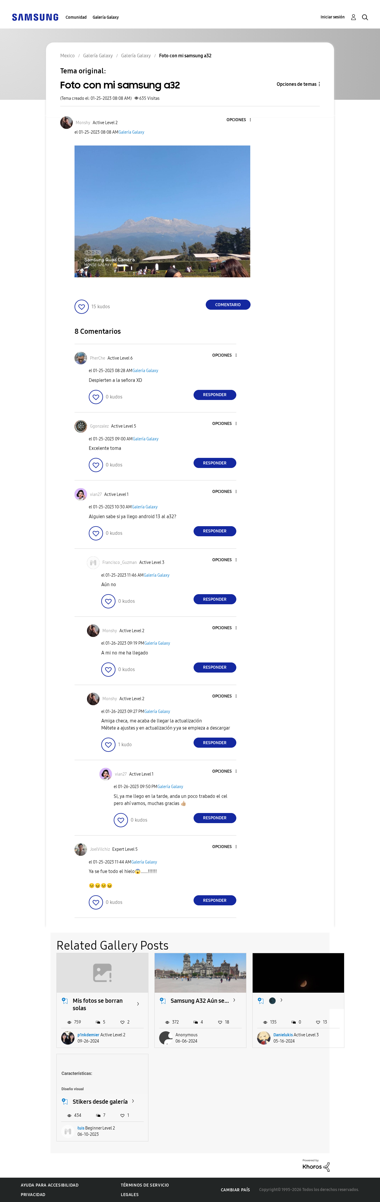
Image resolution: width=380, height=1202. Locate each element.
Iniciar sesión (333, 17)
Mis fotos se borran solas (98, 1004)
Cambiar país (235, 1189)
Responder (215, 394)
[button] (240, 120)
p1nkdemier (88, 1034)
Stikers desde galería (100, 1101)
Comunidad (76, 17)
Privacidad (33, 1194)
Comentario (228, 304)
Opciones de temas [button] (296, 84)
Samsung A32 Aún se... (200, 1000)
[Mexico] (35, 17)
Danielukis (283, 1034)
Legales (130, 1194)
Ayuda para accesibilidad (49, 1185)
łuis (80, 1128)
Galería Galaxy (106, 17)
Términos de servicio (145, 1185)
